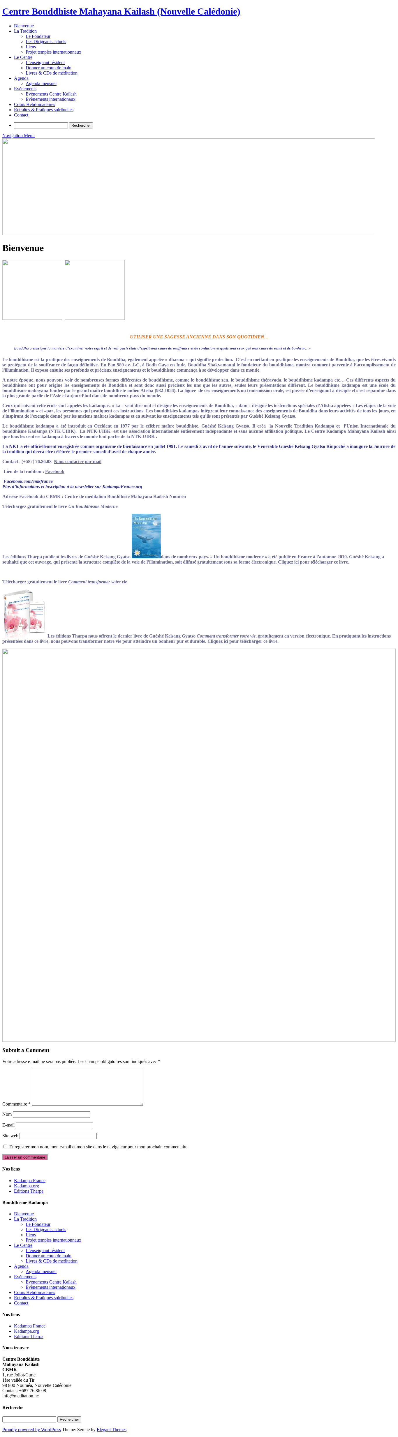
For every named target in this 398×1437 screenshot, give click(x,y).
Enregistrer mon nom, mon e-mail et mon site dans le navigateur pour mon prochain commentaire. (99, 1146)
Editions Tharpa (28, 1191)
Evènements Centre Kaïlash (51, 93)
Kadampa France (29, 1180)
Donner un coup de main (48, 67)
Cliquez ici (288, 561)
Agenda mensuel (41, 83)
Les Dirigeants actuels (46, 41)
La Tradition (25, 31)
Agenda (21, 78)
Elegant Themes (111, 1429)
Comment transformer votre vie (97, 581)
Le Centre (23, 57)
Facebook (54, 471)
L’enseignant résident (45, 62)
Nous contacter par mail (77, 461)
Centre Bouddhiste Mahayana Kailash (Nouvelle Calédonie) (121, 11)
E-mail (8, 1124)
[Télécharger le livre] (146, 556)
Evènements (25, 88)
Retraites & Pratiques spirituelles (43, 109)
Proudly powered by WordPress (31, 1429)
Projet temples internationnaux (53, 52)
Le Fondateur (38, 36)
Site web (10, 1135)
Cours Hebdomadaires (34, 104)
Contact (21, 114)
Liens (31, 46)
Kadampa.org (26, 1185)
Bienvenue (24, 25)
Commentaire (16, 1103)
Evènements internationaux (50, 99)
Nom (7, 1114)
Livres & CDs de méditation (52, 72)
